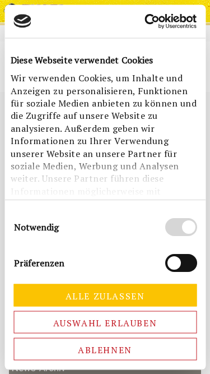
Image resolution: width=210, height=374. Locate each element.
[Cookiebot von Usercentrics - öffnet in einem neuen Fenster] (149, 21)
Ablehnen (105, 349)
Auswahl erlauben (105, 322)
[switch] (181, 262)
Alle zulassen (105, 295)
